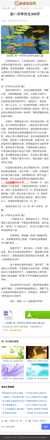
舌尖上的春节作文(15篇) (37, 397)
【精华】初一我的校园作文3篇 (21, 421)
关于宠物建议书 (10, 405)
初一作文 (39, 8)
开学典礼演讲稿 (10, 413)
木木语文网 (21, 437)
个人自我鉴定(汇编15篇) (13, 409)
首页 (14, 8)
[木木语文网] (25, 3)
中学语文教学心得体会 (36, 393)
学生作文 (25, 8)
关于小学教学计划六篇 (36, 405)
